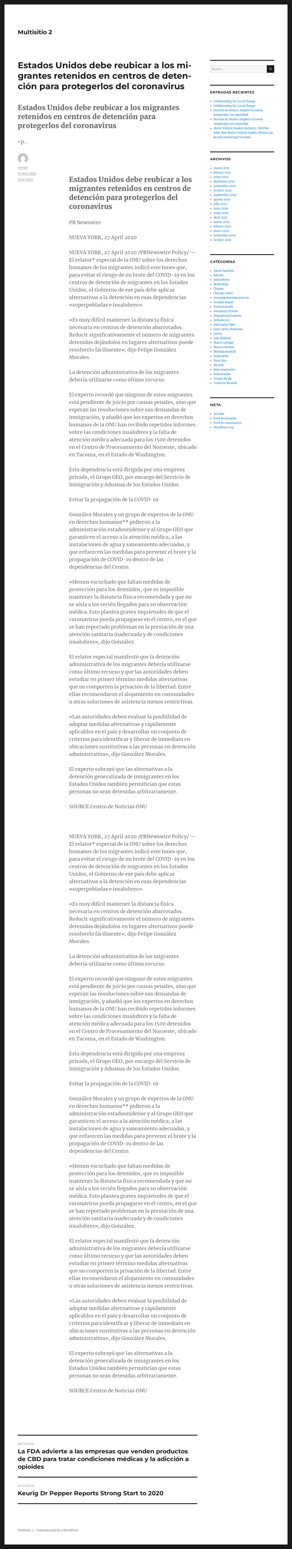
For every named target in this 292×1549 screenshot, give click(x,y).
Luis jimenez (222, 338)
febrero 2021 (222, 172)
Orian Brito (25, 179)
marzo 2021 (221, 168)
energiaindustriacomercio (231, 298)
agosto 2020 (222, 199)
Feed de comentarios (228, 423)
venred (23, 167)
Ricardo (219, 365)
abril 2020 (220, 217)
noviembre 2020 (225, 186)
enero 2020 (221, 231)
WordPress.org (224, 427)
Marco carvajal (223, 342)
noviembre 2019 (225, 235)
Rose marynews (224, 369)
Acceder (219, 414)
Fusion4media (223, 307)
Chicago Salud (223, 293)
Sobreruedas (222, 374)
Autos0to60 (222, 280)
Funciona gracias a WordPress (57, 1530)
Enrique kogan (223, 302)
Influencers (222, 320)
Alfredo (219, 275)
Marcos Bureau (224, 347)
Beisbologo (221, 284)
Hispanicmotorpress (228, 316)
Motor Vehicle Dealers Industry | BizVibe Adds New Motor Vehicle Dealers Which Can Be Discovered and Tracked (243, 132)
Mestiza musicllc (225, 351)
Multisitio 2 (35, 32)
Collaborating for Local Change (234, 101)
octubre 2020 (223, 190)
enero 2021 (221, 177)
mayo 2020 (221, 213)
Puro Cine (220, 360)
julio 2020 (220, 204)
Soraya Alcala (223, 378)
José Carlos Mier (225, 324)
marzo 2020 (222, 222)
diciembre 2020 (224, 181)
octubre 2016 (222, 240)
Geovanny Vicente (226, 311)
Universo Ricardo (225, 383)
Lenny (218, 333)
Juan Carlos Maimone (228, 329)
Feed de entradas (225, 418)
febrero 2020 (222, 226)
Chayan (219, 289)
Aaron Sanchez (224, 271)
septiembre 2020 (225, 195)
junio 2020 (221, 208)
